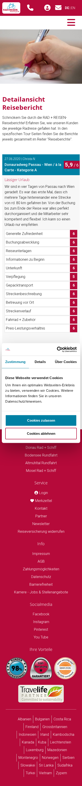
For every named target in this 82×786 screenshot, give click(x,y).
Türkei (30, 773)
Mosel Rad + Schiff (41, 470)
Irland (44, 734)
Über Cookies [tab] (66, 362)
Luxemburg (35, 750)
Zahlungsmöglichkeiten (41, 569)
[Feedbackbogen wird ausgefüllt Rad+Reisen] (41, 56)
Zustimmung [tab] (15, 362)
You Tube (41, 637)
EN (73, 8)
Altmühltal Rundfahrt (41, 463)
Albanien (24, 719)
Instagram (41, 622)
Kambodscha (63, 734)
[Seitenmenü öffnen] (71, 22)
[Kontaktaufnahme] (58, 9)
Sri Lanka (46, 765)
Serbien (68, 757)
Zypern (61, 773)
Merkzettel (43, 501)
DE (67, 8)
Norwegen (50, 757)
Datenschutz (41, 577)
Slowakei (27, 765)
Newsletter (41, 524)
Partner (41, 516)
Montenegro (28, 757)
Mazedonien (57, 750)
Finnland (32, 727)
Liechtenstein (60, 742)
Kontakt (41, 508)
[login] (47, 8)
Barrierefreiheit (41, 584)
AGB (41, 561)
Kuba (42, 742)
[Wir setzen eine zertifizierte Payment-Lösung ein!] (65, 668)
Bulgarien (42, 719)
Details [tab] (40, 362)
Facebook (41, 614)
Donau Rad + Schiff (41, 447)
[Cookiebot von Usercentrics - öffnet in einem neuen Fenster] (58, 349)
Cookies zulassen (41, 420)
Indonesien (27, 734)
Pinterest (41, 629)
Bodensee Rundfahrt (41, 455)
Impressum (41, 554)
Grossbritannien (54, 727)
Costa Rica (62, 719)
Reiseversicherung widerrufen (41, 531)
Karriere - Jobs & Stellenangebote (41, 592)
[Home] (11, 8)
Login (43, 493)
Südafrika (64, 765)
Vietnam (45, 773)
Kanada (28, 742)
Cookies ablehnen (41, 433)
